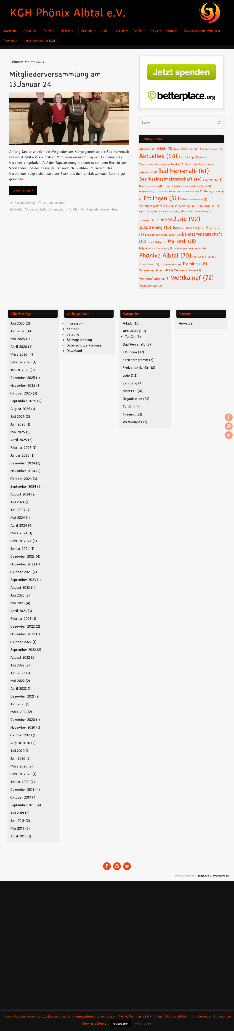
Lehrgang (130, 383)
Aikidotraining (211, 149)
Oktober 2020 (21, 735)
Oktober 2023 (21, 572)
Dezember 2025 (22, 377)
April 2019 (18, 836)
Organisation (57, 209)
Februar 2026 (21, 362)
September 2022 (23, 649)
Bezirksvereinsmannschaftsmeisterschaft (190, 185)
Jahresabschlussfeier (195, 211)
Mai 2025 (17, 432)
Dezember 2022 (22, 626)
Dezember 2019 (22, 789)
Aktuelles (31, 209)
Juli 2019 (17, 812)
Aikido (18, 209)
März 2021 (18, 711)
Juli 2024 (17, 502)
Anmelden (186, 323)
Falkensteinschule (193, 199)
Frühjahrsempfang (182, 206)
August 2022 (20, 657)
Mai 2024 (17, 517)
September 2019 (22, 805)
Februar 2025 (21, 447)
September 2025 (23, 401)
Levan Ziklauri (157, 242)
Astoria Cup (188, 157)
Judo (43, 209)
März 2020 (18, 766)
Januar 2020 (19, 781)
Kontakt (72, 328)
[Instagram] (229, 426)
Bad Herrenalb (183, 171)
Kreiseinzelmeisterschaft (163, 234)
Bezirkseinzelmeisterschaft (170, 179)
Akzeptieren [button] (120, 1023)
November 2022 (22, 634)
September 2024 (23, 486)
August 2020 (20, 743)
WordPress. (221, 876)
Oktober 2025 (21, 393)
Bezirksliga (212, 179)
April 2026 (18, 346)
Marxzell (182, 241)
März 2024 (18, 533)
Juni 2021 (17, 704)
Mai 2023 (17, 603)
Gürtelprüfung (208, 206)
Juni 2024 (17, 509)
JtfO (166, 220)
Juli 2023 (17, 595)
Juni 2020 (17, 758)
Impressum (74, 323)
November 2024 (22, 471)
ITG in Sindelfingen (166, 211)
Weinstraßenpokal (154, 278)
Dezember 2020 (22, 719)
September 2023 (23, 579)
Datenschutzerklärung (83, 345)
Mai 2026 (17, 338)
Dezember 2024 (22, 463)
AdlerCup (147, 149)
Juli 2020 (17, 750)
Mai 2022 (17, 680)
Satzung (72, 334)
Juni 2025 (17, 424)
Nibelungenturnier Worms (190, 248)
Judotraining (155, 227)
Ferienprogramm (153, 206)
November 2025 (22, 385)
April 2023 (18, 610)
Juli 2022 (17, 665)
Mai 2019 (17, 828)
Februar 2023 (20, 618)
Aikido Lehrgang (186, 149)
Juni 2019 (17, 820)
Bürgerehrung (148, 191)
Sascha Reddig (25, 203)
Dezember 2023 (22, 556)
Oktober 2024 (21, 478)
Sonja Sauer (149, 264)
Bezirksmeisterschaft (152, 185)
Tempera (203, 876)
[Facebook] (229, 417)
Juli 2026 (17, 323)
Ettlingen (161, 198)
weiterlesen (21, 190)
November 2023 (22, 564)
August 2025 (20, 408)
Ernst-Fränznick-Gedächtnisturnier (179, 191)
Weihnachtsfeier (187, 270)
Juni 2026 (17, 331)
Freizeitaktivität (135, 367)
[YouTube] (229, 435)
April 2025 (18, 439)
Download (74, 350)
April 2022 (18, 688)
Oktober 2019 (20, 797)
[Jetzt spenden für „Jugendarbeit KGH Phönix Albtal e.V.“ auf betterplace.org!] (181, 107)
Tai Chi (72, 209)
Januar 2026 (19, 370)
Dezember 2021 (22, 696)
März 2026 (18, 354)
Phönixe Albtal (165, 255)
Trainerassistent (170, 264)
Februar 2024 (21, 540)
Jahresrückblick (149, 220)
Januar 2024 (19, 548)
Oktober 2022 (21, 641)
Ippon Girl (146, 211)
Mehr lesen (142, 1023)
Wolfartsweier (150, 285)
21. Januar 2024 (54, 203)
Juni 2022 (17, 673)
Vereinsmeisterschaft (156, 270)
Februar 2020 (21, 774)
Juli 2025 (17, 416)
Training (194, 263)
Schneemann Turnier (205, 256)
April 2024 (18, 525)
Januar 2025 (19, 455)
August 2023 (20, 587)
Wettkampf (192, 277)
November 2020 (22, 727)
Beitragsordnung (79, 339)
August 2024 (20, 494)
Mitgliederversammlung (102, 209)
